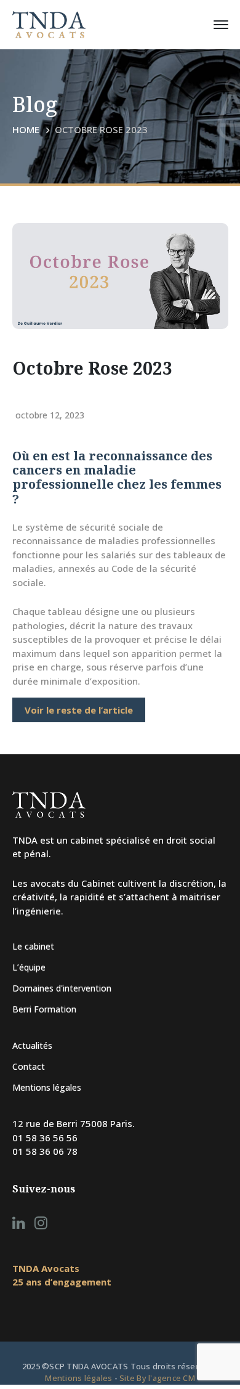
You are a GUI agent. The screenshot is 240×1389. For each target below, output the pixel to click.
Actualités (32, 1045)
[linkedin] (18, 1223)
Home (25, 129)
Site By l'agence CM (157, 1377)
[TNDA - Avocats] (49, 23)
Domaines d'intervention (61, 988)
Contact (28, 1066)
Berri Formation (44, 1009)
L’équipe (29, 967)
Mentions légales (46, 1087)
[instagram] (40, 1223)
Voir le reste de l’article (79, 710)
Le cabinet (33, 946)
